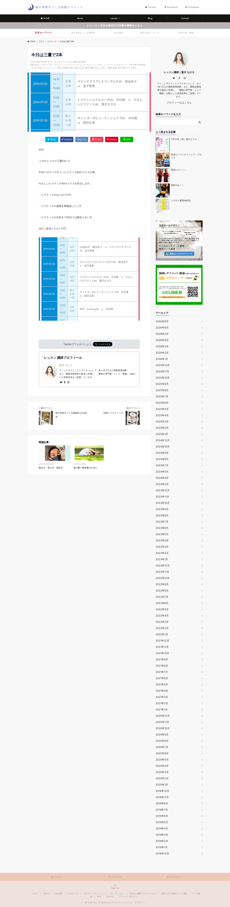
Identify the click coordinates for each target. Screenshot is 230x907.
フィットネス (66, 62)
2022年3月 (162, 621)
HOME (46, 18)
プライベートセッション (94, 893)
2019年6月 (162, 815)
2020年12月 (163, 715)
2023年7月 (162, 521)
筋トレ (98, 68)
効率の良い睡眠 (186, 32)
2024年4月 (162, 477)
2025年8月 (162, 390)
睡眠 (92, 68)
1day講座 (118, 32)
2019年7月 (162, 809)
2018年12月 (162, 853)
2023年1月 (162, 559)
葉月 (119, 68)
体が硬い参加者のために (85, 467)
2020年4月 (162, 765)
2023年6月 (162, 527)
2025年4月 (162, 415)
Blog (150, 18)
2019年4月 (162, 828)
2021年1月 (162, 709)
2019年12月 (162, 790)
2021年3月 (162, 697)
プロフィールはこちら (179, 102)
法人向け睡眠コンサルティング (143, 893)
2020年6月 (162, 753)
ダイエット (91, 65)
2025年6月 (162, 402)
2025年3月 (162, 421)
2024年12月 (163, 440)
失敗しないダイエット (47, 68)
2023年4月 (162, 540)
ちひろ (99, 65)
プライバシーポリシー (128, 896)
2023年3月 (162, 546)
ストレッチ (80, 65)
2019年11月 (162, 797)
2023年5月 (162, 534)
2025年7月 (162, 396)
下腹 (130, 65)
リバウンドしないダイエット (115, 65)
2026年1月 (162, 358)
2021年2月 (162, 703)
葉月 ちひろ (65, 365)
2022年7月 (162, 596)
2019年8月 (162, 803)
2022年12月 (163, 565)
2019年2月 (162, 841)
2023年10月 (163, 502)
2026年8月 (162, 321)
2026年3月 (162, 346)
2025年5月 (162, 409)
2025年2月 (162, 427)
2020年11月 (162, 722)
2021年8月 (162, 665)
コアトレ (57, 65)
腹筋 (115, 68)
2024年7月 (162, 465)
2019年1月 (162, 847)
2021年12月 (162, 640)
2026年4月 (162, 340)
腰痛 (110, 68)
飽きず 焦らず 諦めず (51, 467)
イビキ (49, 65)
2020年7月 (162, 747)
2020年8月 (162, 740)
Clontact (110, 896)
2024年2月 (162, 484)
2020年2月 (162, 778)
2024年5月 (162, 471)
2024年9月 (162, 452)
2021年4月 (162, 690)
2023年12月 (163, 490)
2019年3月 (162, 834)
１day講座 (58, 893)
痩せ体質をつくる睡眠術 (83, 32)
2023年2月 (162, 553)
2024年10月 (163, 446)
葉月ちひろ (127, 68)
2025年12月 (163, 365)
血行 (134, 68)
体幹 (135, 65)
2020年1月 (162, 784)
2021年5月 (162, 684)
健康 (75, 62)
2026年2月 (162, 352)
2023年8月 (162, 515)
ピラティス (55, 62)
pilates (36, 65)
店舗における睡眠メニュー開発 (174, 893)
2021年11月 (162, 646)
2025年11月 (162, 371)
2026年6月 (162, 327)
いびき (43, 65)
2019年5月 (162, 822)
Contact (185, 18)
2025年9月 (162, 383)
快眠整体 (66, 68)
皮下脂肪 (85, 68)
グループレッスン (116, 893)
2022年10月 (163, 578)
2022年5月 (162, 609)
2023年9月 (162, 509)
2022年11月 (162, 571)
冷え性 (34, 68)
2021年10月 (162, 653)
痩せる (78, 68)
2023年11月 (162, 496)
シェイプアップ (68, 65)
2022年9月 (162, 584)
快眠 (59, 68)
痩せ (72, 68)
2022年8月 (162, 590)
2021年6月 (162, 678)
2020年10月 (163, 728)
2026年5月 (162, 333)
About (80, 18)
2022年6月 (162, 603)
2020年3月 (162, 772)
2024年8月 (162, 459)
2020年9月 (162, 734)
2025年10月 (163, 377)
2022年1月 (162, 634)
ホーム (35, 893)
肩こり (104, 68)
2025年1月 (162, 434)
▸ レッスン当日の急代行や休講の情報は (115, 25)
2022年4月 (162, 615)
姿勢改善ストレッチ (150, 32)
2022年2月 (162, 628)
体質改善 (141, 65)
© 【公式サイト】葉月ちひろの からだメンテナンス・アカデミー (115, 902)
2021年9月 (162, 659)
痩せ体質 (81, 62)
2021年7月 (162, 671)
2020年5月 (162, 759)
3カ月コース (73, 893)
